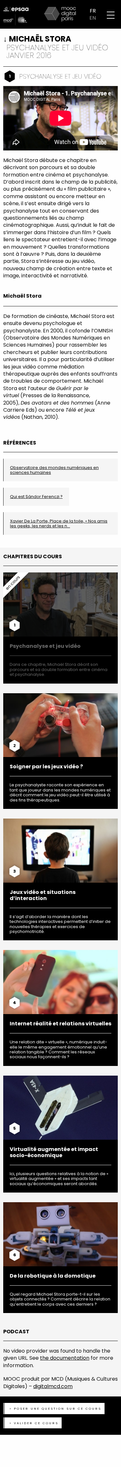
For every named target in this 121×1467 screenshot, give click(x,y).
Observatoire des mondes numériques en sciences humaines (54, 470)
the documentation (64, 1358)
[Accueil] (60, 14)
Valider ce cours (36, 1423)
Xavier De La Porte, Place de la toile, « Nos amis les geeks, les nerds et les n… (58, 523)
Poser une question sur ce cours (57, 1408)
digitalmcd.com (53, 1386)
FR (93, 10)
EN (92, 18)
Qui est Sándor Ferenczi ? (36, 496)
